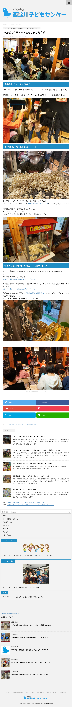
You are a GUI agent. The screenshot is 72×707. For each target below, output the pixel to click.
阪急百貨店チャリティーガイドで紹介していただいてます (31, 476)
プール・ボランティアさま (37, 204)
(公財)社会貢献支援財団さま (35, 293)
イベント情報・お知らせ (10, 424)
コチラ (41, 587)
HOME (5, 516)
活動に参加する (40, 692)
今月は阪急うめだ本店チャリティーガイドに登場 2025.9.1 (30, 674)
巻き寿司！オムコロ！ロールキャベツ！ (25, 489)
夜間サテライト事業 (22, 424)
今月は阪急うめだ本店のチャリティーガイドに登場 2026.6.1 (31, 625)
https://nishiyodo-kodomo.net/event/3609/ (19, 279)
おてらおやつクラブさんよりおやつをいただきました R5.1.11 (33, 463)
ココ (34, 555)
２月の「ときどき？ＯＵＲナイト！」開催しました (29, 436)
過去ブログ (6, 525)
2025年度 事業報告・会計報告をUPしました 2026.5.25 (29, 650)
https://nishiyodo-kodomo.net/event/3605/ (19, 289)
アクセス (5, 532)
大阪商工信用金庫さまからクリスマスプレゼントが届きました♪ (26, 502)
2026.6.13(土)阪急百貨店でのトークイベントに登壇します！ (30, 637)
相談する (5, 528)
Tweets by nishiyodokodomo (10, 613)
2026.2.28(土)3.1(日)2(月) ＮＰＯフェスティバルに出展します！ (31, 662)
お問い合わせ (7, 535)
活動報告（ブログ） (33, 424)
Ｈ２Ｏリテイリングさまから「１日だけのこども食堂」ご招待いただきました (37, 450)
